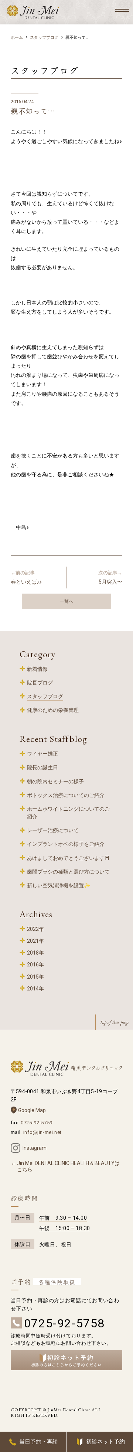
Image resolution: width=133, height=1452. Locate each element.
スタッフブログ (44, 38)
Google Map (32, 1110)
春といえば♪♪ (26, 577)
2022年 (35, 929)
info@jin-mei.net (42, 1132)
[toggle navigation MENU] (122, 10)
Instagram (35, 1148)
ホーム (17, 38)
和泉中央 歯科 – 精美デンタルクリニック (33, 12)
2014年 (35, 989)
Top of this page (114, 1022)
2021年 (35, 941)
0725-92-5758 (64, 1323)
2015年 (35, 977)
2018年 (35, 953)
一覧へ (66, 601)
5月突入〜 (110, 577)
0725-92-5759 (36, 1122)
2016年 (35, 965)
